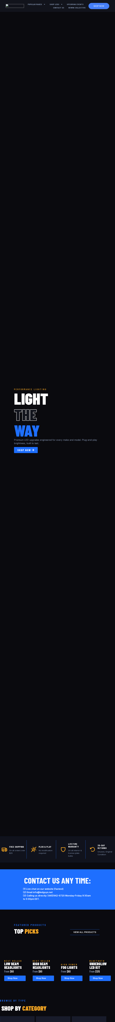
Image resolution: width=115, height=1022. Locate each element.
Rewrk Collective (77, 7)
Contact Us (58, 7)
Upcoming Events (75, 4)
